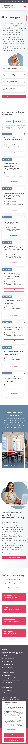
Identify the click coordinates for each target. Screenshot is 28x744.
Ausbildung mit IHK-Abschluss (10, 680)
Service (4, 692)
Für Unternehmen (7, 682)
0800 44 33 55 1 (8, 1)
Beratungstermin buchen (14, 96)
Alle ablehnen (14, 740)
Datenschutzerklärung (13, 715)
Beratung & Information (8, 695)
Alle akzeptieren (14, 735)
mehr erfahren (14, 152)
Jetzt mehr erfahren (14, 557)
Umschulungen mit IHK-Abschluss (11, 677)
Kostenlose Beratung (7, 690)
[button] (24, 134)
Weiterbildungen (7, 675)
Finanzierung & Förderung (9, 697)
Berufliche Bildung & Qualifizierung (11, 699)
